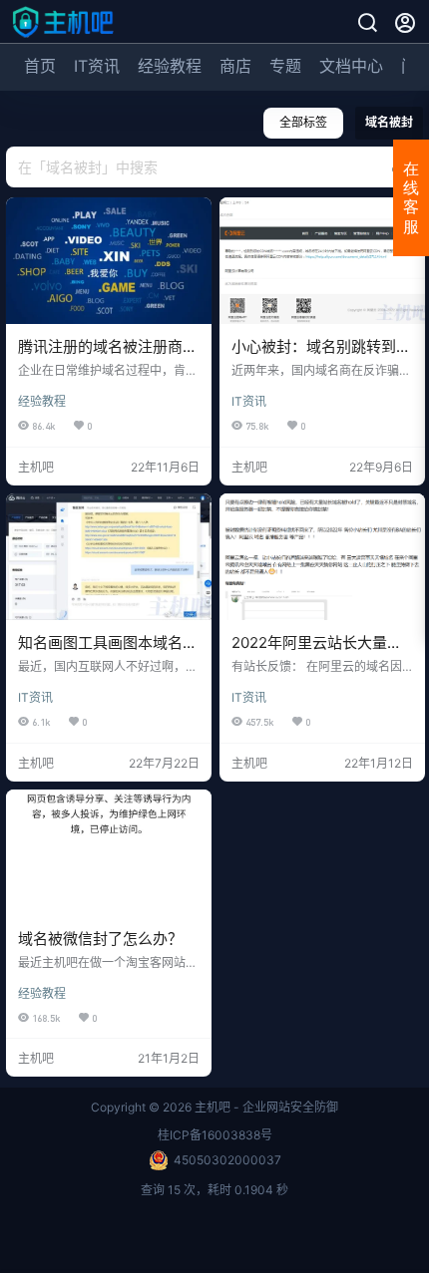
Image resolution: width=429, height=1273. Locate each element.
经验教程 (170, 66)
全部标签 (303, 122)
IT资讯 (97, 66)
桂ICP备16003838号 (215, 1134)
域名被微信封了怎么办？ (100, 938)
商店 (235, 66)
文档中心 (351, 66)
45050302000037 (227, 1159)
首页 (40, 66)
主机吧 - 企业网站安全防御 (265, 1107)
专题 (285, 66)
